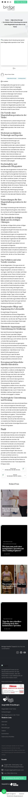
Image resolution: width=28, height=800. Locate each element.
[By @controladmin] (3, 492)
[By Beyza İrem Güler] (3, 605)
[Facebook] (2, 2)
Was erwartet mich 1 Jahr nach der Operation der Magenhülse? (14, 586)
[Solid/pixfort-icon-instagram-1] (17, 652)
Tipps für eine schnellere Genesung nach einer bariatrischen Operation (11, 624)
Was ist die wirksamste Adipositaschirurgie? (10, 510)
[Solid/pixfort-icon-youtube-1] (24, 652)
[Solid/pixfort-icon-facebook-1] (21, 652)
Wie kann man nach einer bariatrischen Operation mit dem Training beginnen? (13, 549)
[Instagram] (7, 2)
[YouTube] (5, 2)
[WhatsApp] (10, 2)
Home (7, 20)
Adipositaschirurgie (17, 20)
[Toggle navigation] (25, 7)
